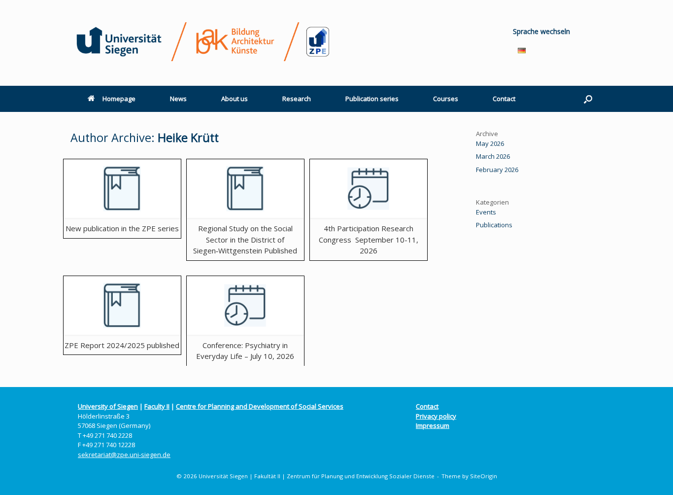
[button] (588, 99)
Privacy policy (436, 416)
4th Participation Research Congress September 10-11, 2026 (368, 239)
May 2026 (490, 143)
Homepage (118, 98)
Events (486, 212)
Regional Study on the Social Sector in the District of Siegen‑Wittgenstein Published (245, 239)
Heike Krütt (188, 137)
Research (296, 98)
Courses (445, 98)
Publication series (372, 98)
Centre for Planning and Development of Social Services (259, 406)
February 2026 (497, 169)
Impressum (432, 425)
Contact (504, 98)
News (178, 98)
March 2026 (493, 156)
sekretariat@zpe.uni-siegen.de (124, 454)
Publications (494, 224)
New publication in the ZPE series (122, 228)
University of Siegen (108, 406)
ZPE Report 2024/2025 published (122, 345)
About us (234, 98)
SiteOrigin (483, 476)
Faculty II (156, 406)
